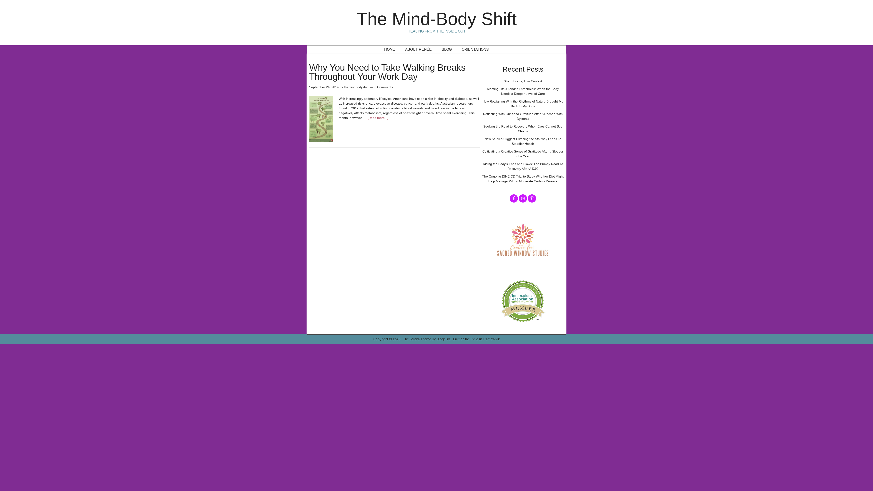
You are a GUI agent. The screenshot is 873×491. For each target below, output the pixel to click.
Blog (447, 49)
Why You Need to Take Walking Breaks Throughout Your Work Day (387, 72)
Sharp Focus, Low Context (523, 81)
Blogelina (444, 339)
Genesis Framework (485, 339)
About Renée (418, 49)
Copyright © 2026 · (388, 339)
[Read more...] (378, 118)
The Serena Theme (417, 339)
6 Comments (383, 87)
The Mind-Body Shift (436, 19)
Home (389, 49)
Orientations (475, 49)
